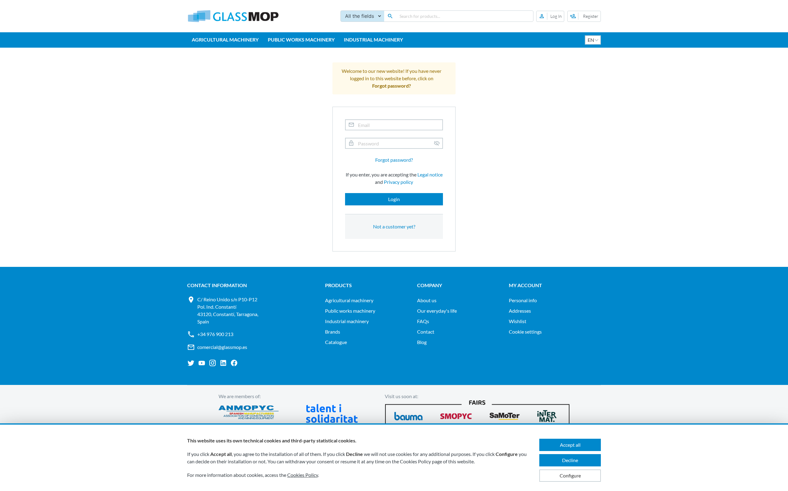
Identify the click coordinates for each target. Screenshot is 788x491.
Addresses (520, 311)
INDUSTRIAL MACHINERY (373, 39)
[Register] (584, 16)
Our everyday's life (437, 311)
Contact (425, 332)
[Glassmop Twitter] (191, 363)
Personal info (523, 300)
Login (394, 199)
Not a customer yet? (394, 226)
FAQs (423, 321)
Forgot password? (394, 160)
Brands (332, 332)
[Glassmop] (233, 16)
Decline (570, 460)
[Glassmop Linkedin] (223, 363)
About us (426, 300)
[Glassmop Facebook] (234, 363)
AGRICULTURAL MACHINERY (225, 39)
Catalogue (336, 342)
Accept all (570, 445)
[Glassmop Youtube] (202, 363)
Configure (570, 475)
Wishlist (517, 321)
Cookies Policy (302, 475)
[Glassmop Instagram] (212, 363)
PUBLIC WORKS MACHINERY (301, 39)
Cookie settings (525, 332)
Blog (422, 342)
